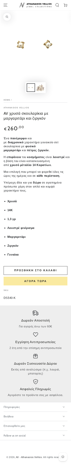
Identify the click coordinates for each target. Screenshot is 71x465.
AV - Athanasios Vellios (29, 457)
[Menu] (5, 5)
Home (7, 100)
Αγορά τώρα (35, 281)
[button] (57, 5)
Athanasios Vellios (16, 108)
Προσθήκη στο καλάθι (35, 270)
